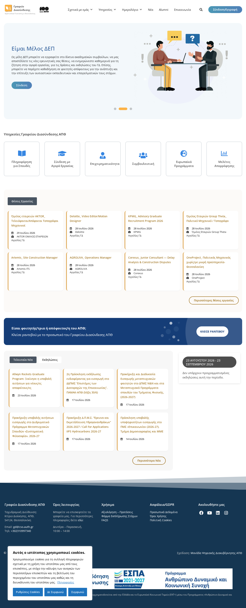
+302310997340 (21, 531)
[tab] (23, 360)
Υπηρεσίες (105, 10)
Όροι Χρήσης (158, 516)
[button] (115, 109)
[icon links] (201, 9)
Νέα (150, 10)
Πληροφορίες (65, 582)
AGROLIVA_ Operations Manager (90, 257)
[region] (50, 573)
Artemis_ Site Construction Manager (34, 257)
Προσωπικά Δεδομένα (164, 512)
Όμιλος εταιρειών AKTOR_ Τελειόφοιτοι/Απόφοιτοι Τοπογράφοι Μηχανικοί (34, 220)
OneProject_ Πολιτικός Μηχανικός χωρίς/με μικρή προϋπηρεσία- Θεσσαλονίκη (208, 262)
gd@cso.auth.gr (23, 527)
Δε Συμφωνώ (55, 592)
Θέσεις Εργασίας (22, 201)
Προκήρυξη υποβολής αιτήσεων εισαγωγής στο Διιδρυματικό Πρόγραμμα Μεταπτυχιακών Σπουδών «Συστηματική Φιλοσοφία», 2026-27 (33, 427)
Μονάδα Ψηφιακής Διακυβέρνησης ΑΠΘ (216, 553)
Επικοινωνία (182, 10)
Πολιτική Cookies (161, 520)
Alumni (163, 10)
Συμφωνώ (77, 592)
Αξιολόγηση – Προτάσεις (117, 512)
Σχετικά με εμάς (78, 10)
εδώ (80, 520)
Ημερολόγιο (130, 10)
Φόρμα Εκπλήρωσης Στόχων (119, 516)
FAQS (104, 520)
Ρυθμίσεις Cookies (28, 592)
